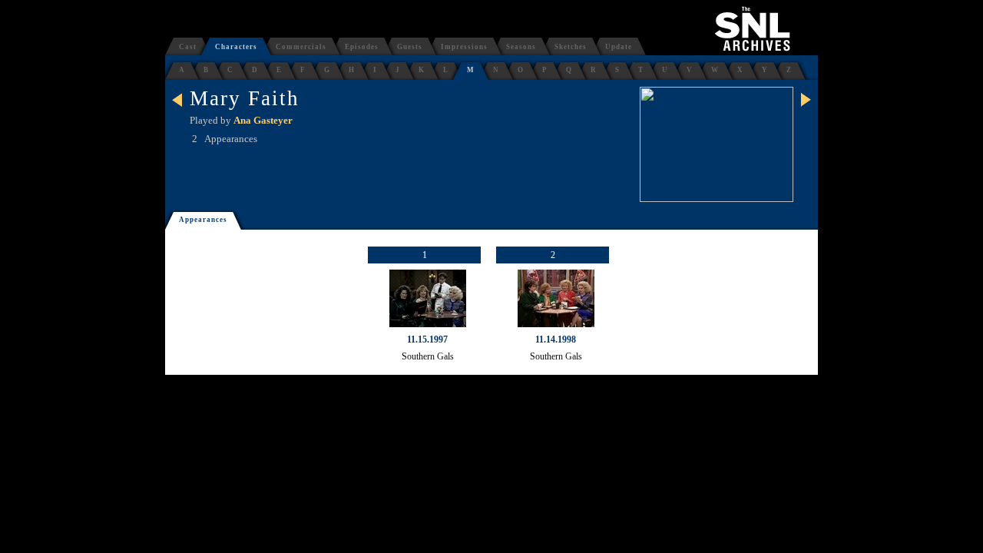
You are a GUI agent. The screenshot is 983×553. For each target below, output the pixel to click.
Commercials (301, 47)
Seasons (521, 47)
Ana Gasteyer (263, 120)
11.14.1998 (555, 339)
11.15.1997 (427, 339)
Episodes (362, 47)
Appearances (203, 220)
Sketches (570, 47)
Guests (409, 47)
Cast (188, 47)
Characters (236, 47)
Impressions (464, 47)
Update (618, 47)
